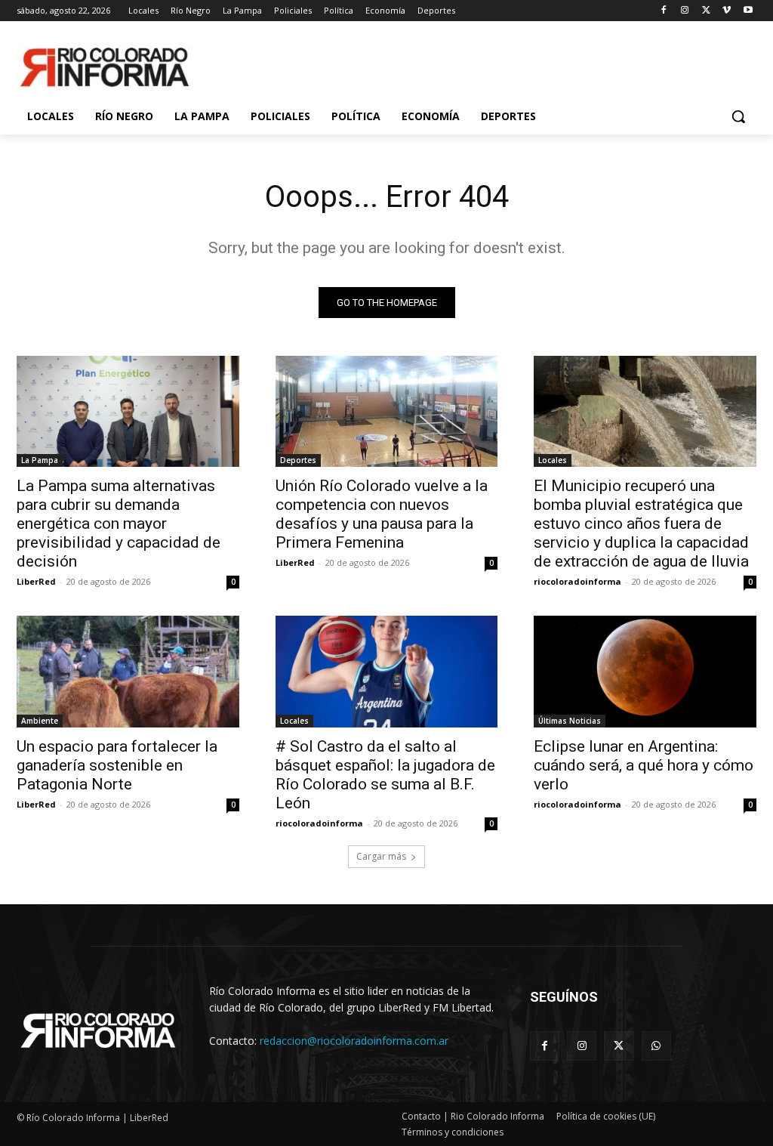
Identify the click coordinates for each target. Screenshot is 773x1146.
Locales (552, 460)
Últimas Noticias (569, 720)
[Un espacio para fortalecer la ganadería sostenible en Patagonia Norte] (128, 671)
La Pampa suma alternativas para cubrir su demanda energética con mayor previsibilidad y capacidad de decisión (118, 523)
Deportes (298, 460)
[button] (738, 116)
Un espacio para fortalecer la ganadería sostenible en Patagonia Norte (117, 765)
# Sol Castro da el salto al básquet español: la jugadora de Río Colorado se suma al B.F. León (385, 774)
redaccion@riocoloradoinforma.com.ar (354, 1040)
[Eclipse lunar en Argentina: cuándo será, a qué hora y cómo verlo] (645, 671)
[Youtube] (747, 11)
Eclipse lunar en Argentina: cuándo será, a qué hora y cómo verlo (643, 765)
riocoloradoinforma (577, 581)
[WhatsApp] (656, 1046)
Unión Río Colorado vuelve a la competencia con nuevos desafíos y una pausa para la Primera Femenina (382, 514)
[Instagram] (685, 11)
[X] (706, 11)
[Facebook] (664, 11)
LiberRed (36, 581)
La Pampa (39, 460)
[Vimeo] (726, 11)
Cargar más (381, 856)
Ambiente (39, 720)
